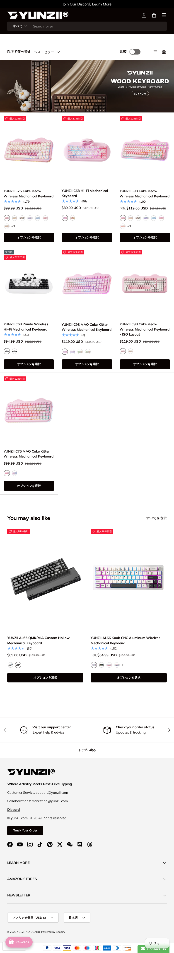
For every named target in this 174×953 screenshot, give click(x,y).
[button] (154, 15)
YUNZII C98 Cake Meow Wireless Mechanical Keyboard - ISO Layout (144, 329)
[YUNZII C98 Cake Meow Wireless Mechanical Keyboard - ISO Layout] (145, 283)
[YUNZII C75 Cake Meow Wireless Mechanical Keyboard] (29, 150)
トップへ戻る (87, 750)
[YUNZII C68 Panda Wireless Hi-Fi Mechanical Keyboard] (29, 283)
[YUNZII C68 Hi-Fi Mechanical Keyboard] (87, 150)
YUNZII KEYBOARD (28, 931)
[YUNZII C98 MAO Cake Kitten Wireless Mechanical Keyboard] (87, 284)
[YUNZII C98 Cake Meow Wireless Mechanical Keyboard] (145, 150)
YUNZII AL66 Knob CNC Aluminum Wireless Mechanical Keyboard (125, 640)
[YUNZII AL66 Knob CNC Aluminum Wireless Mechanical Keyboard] (129, 580)
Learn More (101, 4)
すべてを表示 (156, 518)
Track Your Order (25, 830)
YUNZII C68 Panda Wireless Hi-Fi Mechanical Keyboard (26, 326)
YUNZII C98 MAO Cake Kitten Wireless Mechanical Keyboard (86, 327)
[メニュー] (164, 15)
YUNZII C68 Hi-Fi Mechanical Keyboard (85, 193)
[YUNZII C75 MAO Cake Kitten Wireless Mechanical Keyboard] (29, 410)
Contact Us (155, 949)
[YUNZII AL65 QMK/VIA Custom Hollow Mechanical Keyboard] (45, 580)
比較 (123, 51)
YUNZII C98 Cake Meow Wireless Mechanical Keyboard (144, 193)
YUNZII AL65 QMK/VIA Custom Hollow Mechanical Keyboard (38, 640)
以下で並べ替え (19, 51)
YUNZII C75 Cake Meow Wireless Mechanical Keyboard (28, 193)
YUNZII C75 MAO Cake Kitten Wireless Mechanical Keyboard (28, 454)
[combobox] (87, 26)
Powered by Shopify (53, 931)
